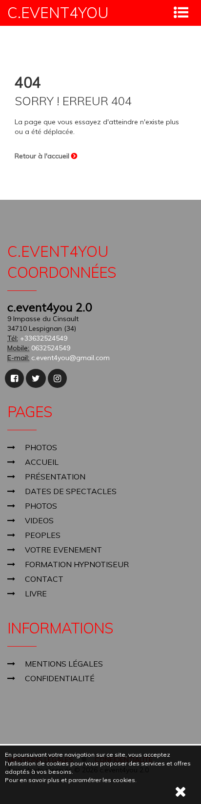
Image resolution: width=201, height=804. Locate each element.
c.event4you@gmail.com (70, 357)
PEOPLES (42, 535)
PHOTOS (41, 447)
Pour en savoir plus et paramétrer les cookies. (71, 780)
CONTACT (44, 579)
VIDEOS (39, 520)
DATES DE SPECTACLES (71, 491)
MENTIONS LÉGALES (64, 664)
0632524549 (50, 348)
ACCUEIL (42, 462)
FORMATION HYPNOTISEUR (77, 564)
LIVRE (36, 593)
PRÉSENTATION (55, 476)
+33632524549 (43, 338)
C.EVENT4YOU (58, 13)
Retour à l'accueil (43, 156)
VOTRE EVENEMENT (63, 550)
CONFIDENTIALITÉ (60, 678)
